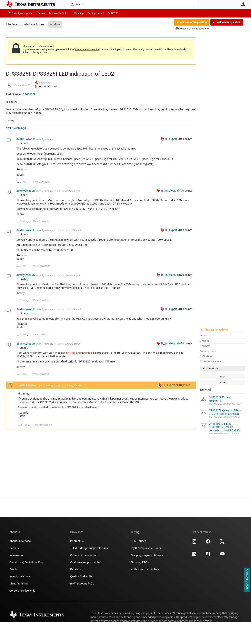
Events (13, 569)
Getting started (95, 13)
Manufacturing (18, 583)
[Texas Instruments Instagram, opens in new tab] (194, 542)
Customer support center (85, 562)
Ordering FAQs (140, 562)
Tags (222, 376)
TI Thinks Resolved (214, 330)
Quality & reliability (81, 576)
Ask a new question (228, 22)
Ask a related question (193, 22)
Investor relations (20, 576)
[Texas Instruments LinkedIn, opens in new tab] (194, 555)
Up (18, 182)
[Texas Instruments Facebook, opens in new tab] (208, 542)
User (243, 4)
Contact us (77, 541)
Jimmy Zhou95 (22, 85)
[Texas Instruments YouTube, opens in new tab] (222, 555)
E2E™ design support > (20, 13)
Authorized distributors (145, 569)
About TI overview (20, 541)
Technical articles (58, 13)
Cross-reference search (84, 555)
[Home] (33, 4)
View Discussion (41, 181)
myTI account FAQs (82, 583)
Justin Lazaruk (25, 139)
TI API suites (138, 541)
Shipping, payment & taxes (147, 555)
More (57, 24)
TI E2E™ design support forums (89, 548)
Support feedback (247, 580)
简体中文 (113, 13)
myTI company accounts (146, 548)
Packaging (76, 569)
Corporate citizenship (22, 590)
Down (27, 182)
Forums (40, 13)
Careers (14, 548)
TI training (78, 13)
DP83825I (212, 368)
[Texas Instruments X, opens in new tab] (222, 542)
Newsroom (16, 555)
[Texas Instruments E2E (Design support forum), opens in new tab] (208, 555)
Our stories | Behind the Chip (26, 562)
